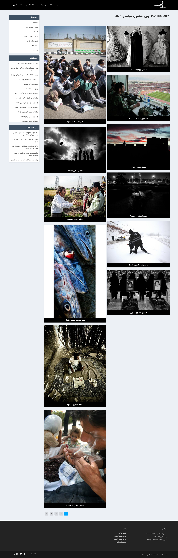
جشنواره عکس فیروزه (31, 121)
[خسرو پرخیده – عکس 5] (138, 95)
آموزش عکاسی (33, 27)
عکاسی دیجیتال (33, 36)
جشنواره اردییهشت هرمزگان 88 (28, 93)
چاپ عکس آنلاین (120, 539)
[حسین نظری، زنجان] (75, 147)
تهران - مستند (33, 89)
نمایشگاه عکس (121, 542)
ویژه (37, 50)
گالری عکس (34, 41)
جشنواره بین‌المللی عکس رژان (28, 98)
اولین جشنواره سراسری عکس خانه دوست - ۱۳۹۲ (24, 69)
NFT (34, 22)
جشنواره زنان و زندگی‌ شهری (29, 102)
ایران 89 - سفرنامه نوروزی (29, 79)
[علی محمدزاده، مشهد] (75, 73)
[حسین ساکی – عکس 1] (75, 456)
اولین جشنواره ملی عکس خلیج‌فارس (26, 75)
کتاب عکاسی (17, 5)
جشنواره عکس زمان (31, 116)
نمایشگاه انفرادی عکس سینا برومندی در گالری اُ (25, 140)
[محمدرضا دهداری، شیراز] (138, 242)
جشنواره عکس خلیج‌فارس (29, 112)
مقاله (51, 5)
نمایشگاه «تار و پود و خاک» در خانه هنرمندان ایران (26, 154)
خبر (57, 5)
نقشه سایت (122, 533)
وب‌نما (43, 5)
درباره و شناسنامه (120, 536)
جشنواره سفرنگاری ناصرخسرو (28, 107)
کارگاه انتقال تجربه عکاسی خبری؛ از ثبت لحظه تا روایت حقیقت (25, 147)
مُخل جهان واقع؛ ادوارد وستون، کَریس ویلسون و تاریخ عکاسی (25, 133)
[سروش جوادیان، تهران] (138, 46)
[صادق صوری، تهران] (138, 144)
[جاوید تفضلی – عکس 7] (138, 193)
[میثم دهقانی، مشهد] (75, 196)
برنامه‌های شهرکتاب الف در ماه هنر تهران (24, 160)
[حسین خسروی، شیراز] (138, 290)
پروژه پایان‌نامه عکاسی (31, 84)
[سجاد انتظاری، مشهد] (75, 364)
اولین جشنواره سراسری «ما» (28, 63)
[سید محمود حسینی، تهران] (75, 271)
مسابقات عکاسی (32, 5)
